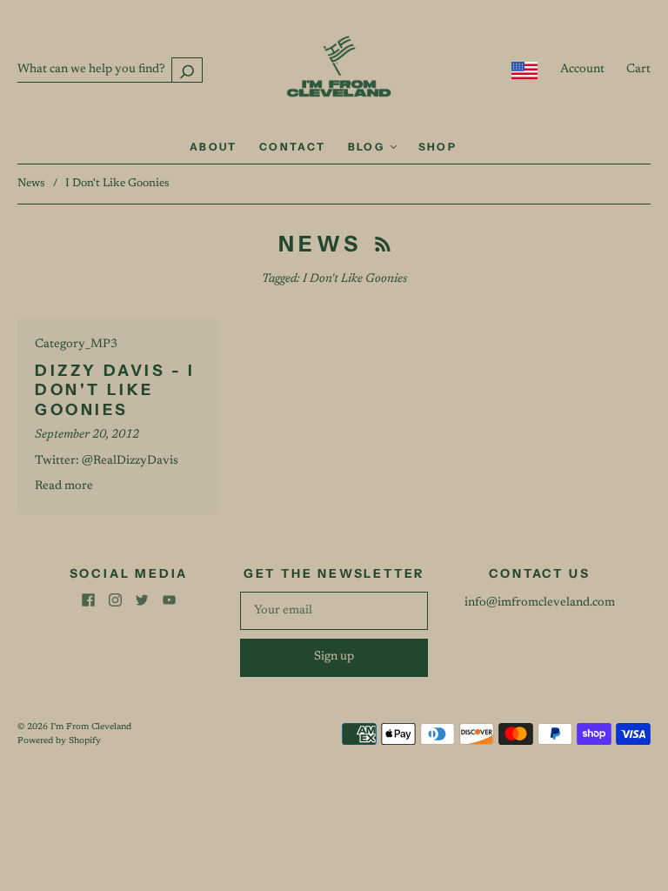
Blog (368, 146)
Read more (64, 486)
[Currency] (524, 70)
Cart (638, 70)
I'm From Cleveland (90, 727)
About (213, 146)
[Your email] (334, 611)
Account (582, 70)
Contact (292, 146)
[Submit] (187, 70)
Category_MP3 (76, 344)
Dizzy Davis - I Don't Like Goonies (115, 390)
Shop (438, 146)
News (31, 183)
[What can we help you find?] (110, 70)
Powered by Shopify (59, 741)
